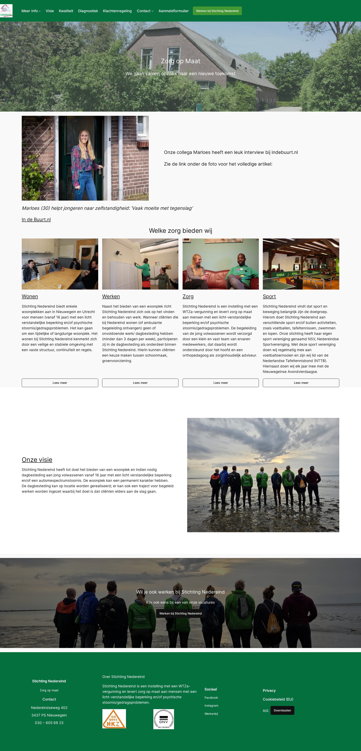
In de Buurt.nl (36, 219)
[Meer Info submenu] (40, 11)
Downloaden (282, 710)
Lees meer (60, 382)
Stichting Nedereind (49, 681)
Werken (111, 296)
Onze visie (37, 459)
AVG (265, 710)
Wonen (30, 296)
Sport (269, 296)
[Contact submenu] (152, 11)
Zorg (188, 296)
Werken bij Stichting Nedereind (217, 11)
